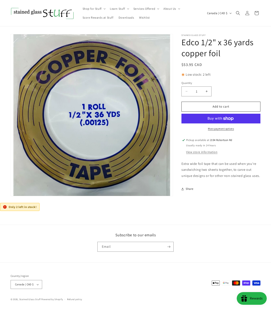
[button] (93, 8)
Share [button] (190, 189)
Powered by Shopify (52, 299)
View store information (201, 152)
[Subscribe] (168, 247)
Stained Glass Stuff (30, 299)
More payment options (221, 128)
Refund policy (74, 299)
